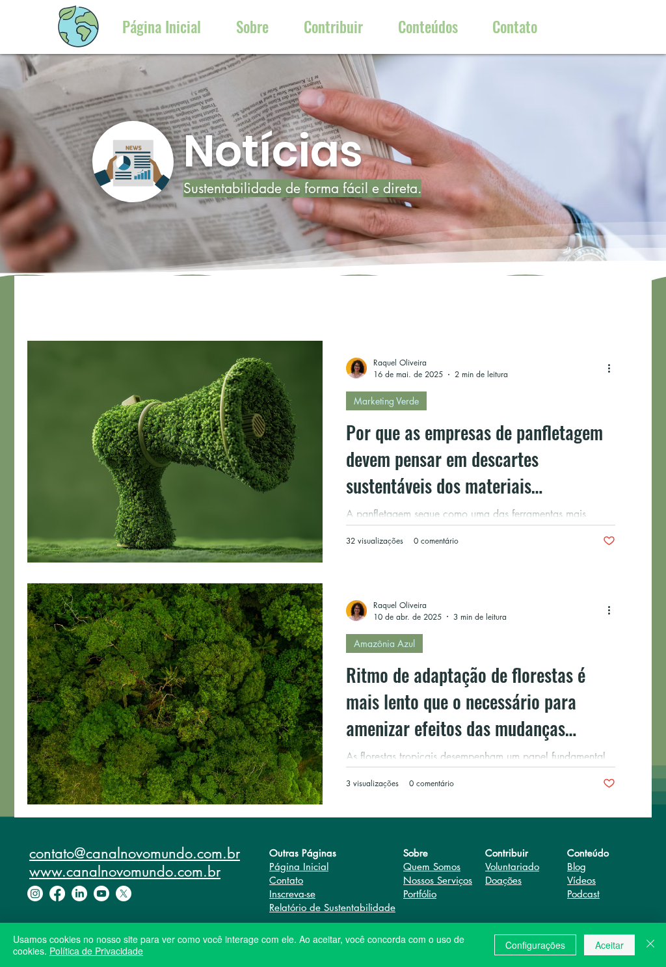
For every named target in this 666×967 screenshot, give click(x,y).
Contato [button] (286, 880)
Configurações (535, 944)
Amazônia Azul (384, 643)
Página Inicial (298, 866)
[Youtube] (101, 893)
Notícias (189, 302)
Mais (403, 302)
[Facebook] (57, 893)
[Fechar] (650, 945)
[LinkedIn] (79, 893)
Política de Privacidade (96, 950)
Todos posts (77, 302)
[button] (514, 27)
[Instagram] (35, 893)
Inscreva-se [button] (292, 894)
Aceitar (609, 944)
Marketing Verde (386, 401)
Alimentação (304, 302)
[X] (123, 893)
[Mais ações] (613, 368)
